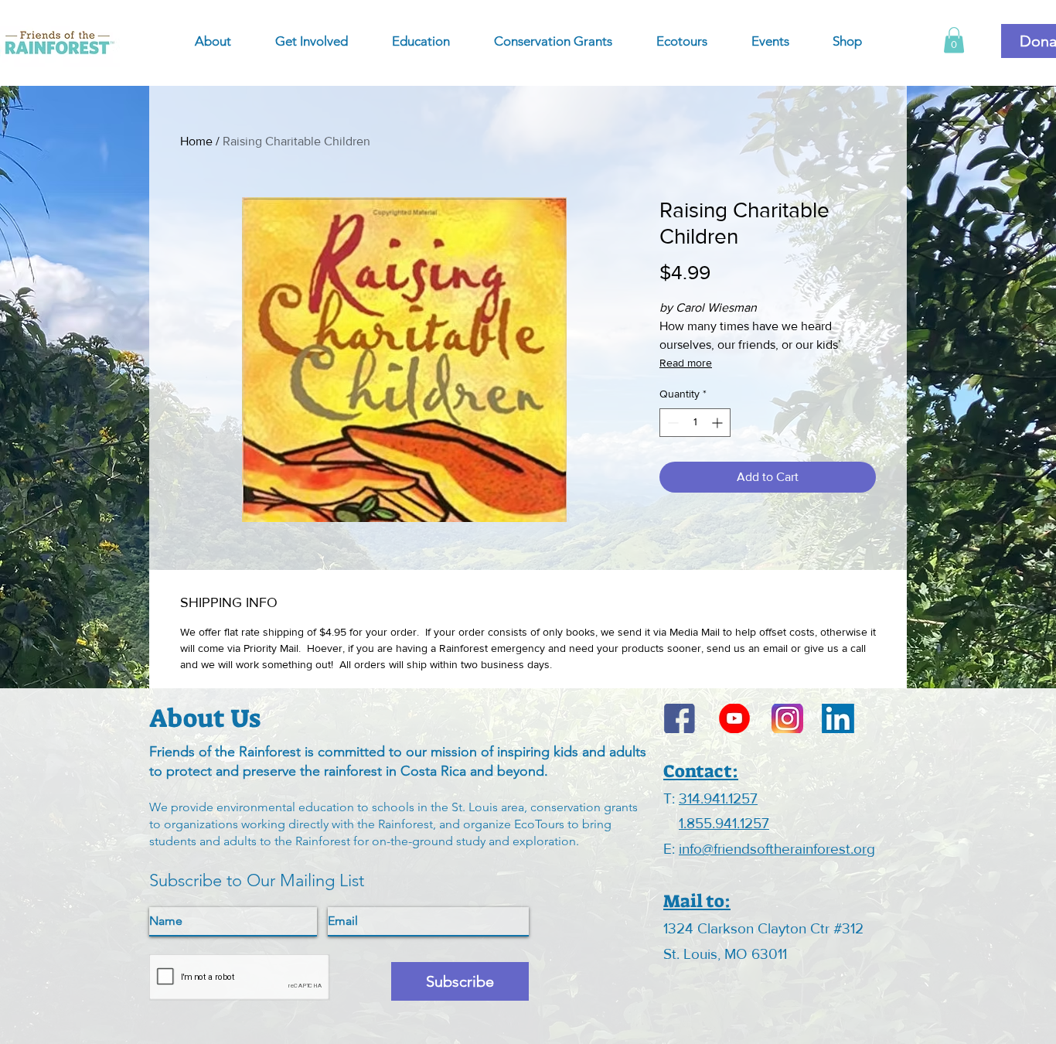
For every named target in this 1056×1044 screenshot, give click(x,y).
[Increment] (718, 422)
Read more (685, 363)
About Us (205, 718)
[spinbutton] (695, 422)
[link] (954, 40)
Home (196, 141)
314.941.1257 (718, 798)
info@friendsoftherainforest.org (777, 849)
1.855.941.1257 (724, 823)
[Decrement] (671, 422)
